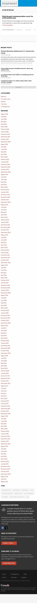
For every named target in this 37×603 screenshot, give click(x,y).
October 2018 (5, 350)
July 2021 (3, 267)
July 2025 (3, 147)
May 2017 (3, 393)
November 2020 (5, 288)
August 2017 (4, 386)
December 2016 (5, 406)
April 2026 (4, 124)
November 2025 (5, 137)
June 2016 (4, 421)
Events (4, 577)
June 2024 (4, 179)
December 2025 (5, 134)
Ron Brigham (5, 497)
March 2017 (4, 398)
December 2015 (5, 436)
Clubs (25, 574)
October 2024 (5, 169)
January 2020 (5, 313)
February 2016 (5, 431)
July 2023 (3, 207)
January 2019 (5, 343)
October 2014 (5, 471)
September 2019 (5, 323)
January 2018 (5, 373)
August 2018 (4, 356)
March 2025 (4, 157)
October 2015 (5, 441)
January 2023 (5, 222)
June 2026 (4, 119)
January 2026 (5, 132)
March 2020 (4, 308)
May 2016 (3, 423)
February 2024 (5, 189)
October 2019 (5, 320)
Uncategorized (5, 106)
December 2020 (5, 285)
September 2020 (5, 293)
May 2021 (3, 272)
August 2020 (4, 295)
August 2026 (4, 114)
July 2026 (3, 116)
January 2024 (5, 192)
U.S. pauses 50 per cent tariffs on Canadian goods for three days (17, 75)
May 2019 (3, 333)
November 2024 (5, 167)
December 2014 (5, 466)
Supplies (23, 577)
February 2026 (5, 129)
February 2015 (5, 461)
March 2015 (4, 459)
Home (4, 574)
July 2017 (3, 388)
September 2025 (5, 142)
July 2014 (3, 479)
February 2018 (5, 371)
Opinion (3, 101)
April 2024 (4, 184)
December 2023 (5, 194)
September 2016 (5, 413)
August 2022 (4, 235)
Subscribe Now (9, 563)
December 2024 (5, 164)
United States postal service (17, 497)
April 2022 (4, 245)
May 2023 (3, 212)
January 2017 (5, 403)
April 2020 (4, 305)
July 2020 (3, 298)
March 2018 (4, 368)
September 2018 (5, 353)
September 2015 (5, 444)
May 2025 (3, 152)
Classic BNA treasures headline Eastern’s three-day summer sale (17, 69)
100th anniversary (6, 490)
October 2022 (5, 230)
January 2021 (5, 283)
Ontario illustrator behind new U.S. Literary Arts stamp (17, 52)
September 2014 (5, 474)
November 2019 (5, 318)
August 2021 (4, 265)
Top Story (4, 104)
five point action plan (7, 493)
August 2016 (4, 416)
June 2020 (4, 300)
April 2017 (4, 396)
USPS (27, 497)
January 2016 (5, 434)
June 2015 (4, 451)
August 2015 (4, 446)
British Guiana (16, 490)
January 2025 (5, 162)
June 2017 (4, 391)
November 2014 (5, 469)
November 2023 (5, 197)
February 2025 (5, 159)
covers (32, 490)
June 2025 (4, 149)
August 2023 (4, 205)
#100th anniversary (8, 30)
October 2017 (5, 381)
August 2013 (4, 481)
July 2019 (3, 328)
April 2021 (4, 275)
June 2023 (4, 210)
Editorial (3, 96)
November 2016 (5, 408)
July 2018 (3, 358)
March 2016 (4, 429)
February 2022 (5, 250)
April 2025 (4, 154)
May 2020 (3, 303)
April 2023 (4, 215)
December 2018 (5, 345)
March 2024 (4, 187)
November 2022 (5, 227)
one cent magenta (28, 493)
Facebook (2, 527)
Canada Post (25, 490)
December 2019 (5, 315)
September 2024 (5, 172)
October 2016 (5, 411)
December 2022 (5, 225)
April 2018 (4, 366)
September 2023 (5, 202)
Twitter (6, 527)
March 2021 (4, 278)
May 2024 (3, 182)
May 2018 (3, 363)
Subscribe (14, 577)
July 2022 (3, 237)
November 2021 (5, 257)
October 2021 (5, 260)
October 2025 (5, 139)
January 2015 (5, 464)
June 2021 (4, 270)
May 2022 (3, 242)
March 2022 (4, 247)
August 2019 (4, 325)
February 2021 (5, 280)
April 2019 (4, 335)
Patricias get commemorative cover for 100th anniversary (17, 17)
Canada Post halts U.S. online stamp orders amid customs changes (16, 81)
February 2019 (5, 340)
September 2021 (5, 262)
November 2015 (5, 439)
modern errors (18, 493)
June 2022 (4, 240)
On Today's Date (5, 99)
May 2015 (3, 454)
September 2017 (5, 383)
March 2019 (4, 338)
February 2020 (5, 310)
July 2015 (3, 449)
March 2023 (4, 217)
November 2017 (5, 378)
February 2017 (5, 401)
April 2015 (4, 456)
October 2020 (5, 290)
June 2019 (4, 330)
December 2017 (5, 376)
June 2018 (4, 361)
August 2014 (4, 476)
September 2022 (5, 232)
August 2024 (4, 174)
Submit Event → (9, 543)
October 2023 (5, 199)
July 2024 (3, 177)
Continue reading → (8, 25)
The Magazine (15, 574)
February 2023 (5, 220)
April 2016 (4, 426)
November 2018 (5, 348)
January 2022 (5, 252)
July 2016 (3, 418)
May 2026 (3, 121)
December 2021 (5, 255)
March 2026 (4, 126)
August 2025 (4, 144)
